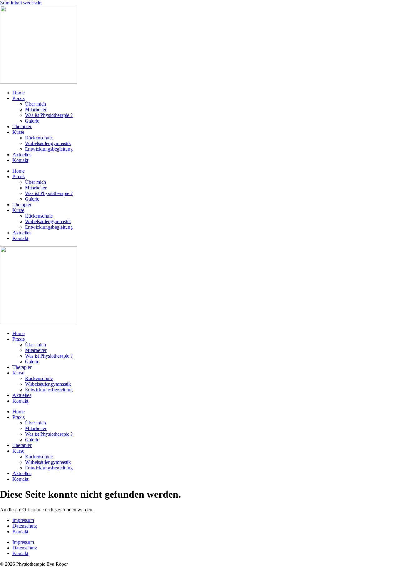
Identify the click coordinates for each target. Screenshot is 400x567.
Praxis (18, 98)
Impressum (23, 520)
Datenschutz (24, 526)
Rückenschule (39, 137)
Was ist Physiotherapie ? (49, 115)
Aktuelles (21, 154)
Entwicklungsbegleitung (49, 149)
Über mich (35, 104)
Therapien (22, 126)
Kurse (18, 132)
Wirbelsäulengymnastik (48, 143)
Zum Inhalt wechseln (21, 2)
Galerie (32, 120)
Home (18, 92)
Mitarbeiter (36, 109)
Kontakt (20, 160)
